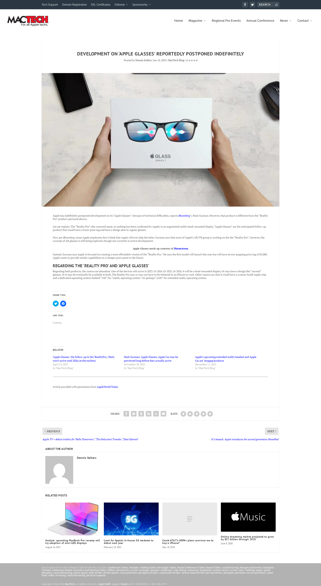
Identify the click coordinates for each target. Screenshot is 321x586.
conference (166, 570)
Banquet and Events (251, 567)
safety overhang (57, 575)
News (284, 20)
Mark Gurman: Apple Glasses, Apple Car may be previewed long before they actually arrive (151, 358)
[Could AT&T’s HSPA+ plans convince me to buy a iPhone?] (189, 519)
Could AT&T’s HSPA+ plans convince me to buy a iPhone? (188, 542)
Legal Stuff (104, 584)
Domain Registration (74, 4)
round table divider (170, 572)
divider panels (111, 572)
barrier (225, 570)
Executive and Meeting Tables (90, 570)
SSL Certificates (100, 4)
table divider (95, 572)
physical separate (96, 575)
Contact (303, 20)
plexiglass (47, 572)
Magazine (195, 20)
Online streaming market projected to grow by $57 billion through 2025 (247, 538)
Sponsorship (139, 4)
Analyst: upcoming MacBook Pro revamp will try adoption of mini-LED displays (72, 542)
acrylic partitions (256, 572)
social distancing (63, 572)
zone (241, 570)
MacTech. (70, 584)
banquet (154, 570)
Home (178, 20)
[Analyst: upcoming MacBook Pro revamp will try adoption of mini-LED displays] (72, 519)
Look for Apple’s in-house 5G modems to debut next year (128, 542)
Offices (111, 570)
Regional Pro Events (226, 20)
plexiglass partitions (234, 572)
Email (124, 584)
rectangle (144, 570)
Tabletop (250, 570)
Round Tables (213, 567)
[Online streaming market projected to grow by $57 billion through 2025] (248, 517)
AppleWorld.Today (107, 387)
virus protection (128, 572)
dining (182, 570)
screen (234, 570)
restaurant (193, 570)
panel (267, 570)
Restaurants (122, 570)
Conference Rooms (62, 570)
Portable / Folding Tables (142, 567)
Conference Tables (118, 567)
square (259, 570)
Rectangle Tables (167, 567)
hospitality (206, 570)
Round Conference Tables (191, 567)
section (217, 570)
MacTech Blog (176, 60)
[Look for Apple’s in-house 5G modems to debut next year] (131, 519)
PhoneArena (181, 248)
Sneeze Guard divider (193, 572)
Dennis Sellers (143, 60)
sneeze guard (80, 572)
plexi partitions (214, 572)
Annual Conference (260, 20)
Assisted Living (230, 567)
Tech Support (50, 4)
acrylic (134, 570)
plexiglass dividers (148, 572)
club (176, 570)
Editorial (120, 4)
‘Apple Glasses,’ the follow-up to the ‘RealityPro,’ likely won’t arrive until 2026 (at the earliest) (83, 358)
